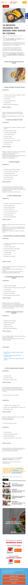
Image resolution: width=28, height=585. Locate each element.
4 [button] (16, 532)
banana (20, 476)
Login (24, 2)
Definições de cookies (14, 576)
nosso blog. (20, 468)
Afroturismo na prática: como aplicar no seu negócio (18, 503)
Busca (6, 2)
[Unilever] (17, 550)
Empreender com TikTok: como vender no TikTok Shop (18, 491)
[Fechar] (25, 570)
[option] (14, 521)
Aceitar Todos (14, 582)
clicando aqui (14, 470)
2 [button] (13, 532)
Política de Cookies (18, 572)
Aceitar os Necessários (14, 579)
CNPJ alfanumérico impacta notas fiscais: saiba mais (18, 485)
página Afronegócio (17, 472)
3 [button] (14, 532)
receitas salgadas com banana (11, 476)
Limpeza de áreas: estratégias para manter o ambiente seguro (18, 497)
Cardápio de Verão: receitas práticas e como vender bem (14, 522)
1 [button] (11, 532)
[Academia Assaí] (14, 2)
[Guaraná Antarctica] (10, 550)
